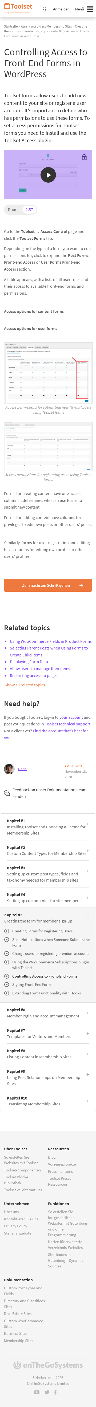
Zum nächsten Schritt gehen (46, 585)
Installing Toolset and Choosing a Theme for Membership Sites (46, 827)
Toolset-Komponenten (22, 1169)
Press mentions (60, 1171)
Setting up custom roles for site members (44, 897)
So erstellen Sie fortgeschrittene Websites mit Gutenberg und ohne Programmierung (67, 1223)
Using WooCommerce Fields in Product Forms (51, 641)
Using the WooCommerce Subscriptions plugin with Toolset (50, 964)
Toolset (20, 8)
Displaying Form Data (29, 661)
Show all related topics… (27, 684)
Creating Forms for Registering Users (42, 930)
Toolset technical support (67, 723)
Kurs (24, 26)
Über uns (11, 1211)
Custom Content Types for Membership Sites (46, 850)
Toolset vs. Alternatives (23, 1189)
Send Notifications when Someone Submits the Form (51, 942)
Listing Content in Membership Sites (39, 1053)
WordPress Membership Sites (51, 26)
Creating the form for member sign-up (38, 918)
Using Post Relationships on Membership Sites (43, 1077)
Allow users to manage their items (40, 668)
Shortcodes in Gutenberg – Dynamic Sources (65, 1260)
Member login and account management (43, 1012)
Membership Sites (18, 1340)
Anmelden (61, 8)
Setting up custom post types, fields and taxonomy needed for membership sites (42, 874)
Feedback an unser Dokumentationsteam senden (49, 793)
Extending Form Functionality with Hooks (46, 992)
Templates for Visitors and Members (39, 1033)
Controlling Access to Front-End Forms (44, 976)
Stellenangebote (17, 1233)
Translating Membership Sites (33, 1101)
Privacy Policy (15, 1225)
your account (71, 717)
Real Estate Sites (17, 1313)
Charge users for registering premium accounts (50, 953)
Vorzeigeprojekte (62, 1164)
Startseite (11, 26)
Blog (52, 1157)
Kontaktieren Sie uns (21, 1218)
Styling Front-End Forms (32, 984)
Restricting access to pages (34, 675)
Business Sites (15, 1333)
